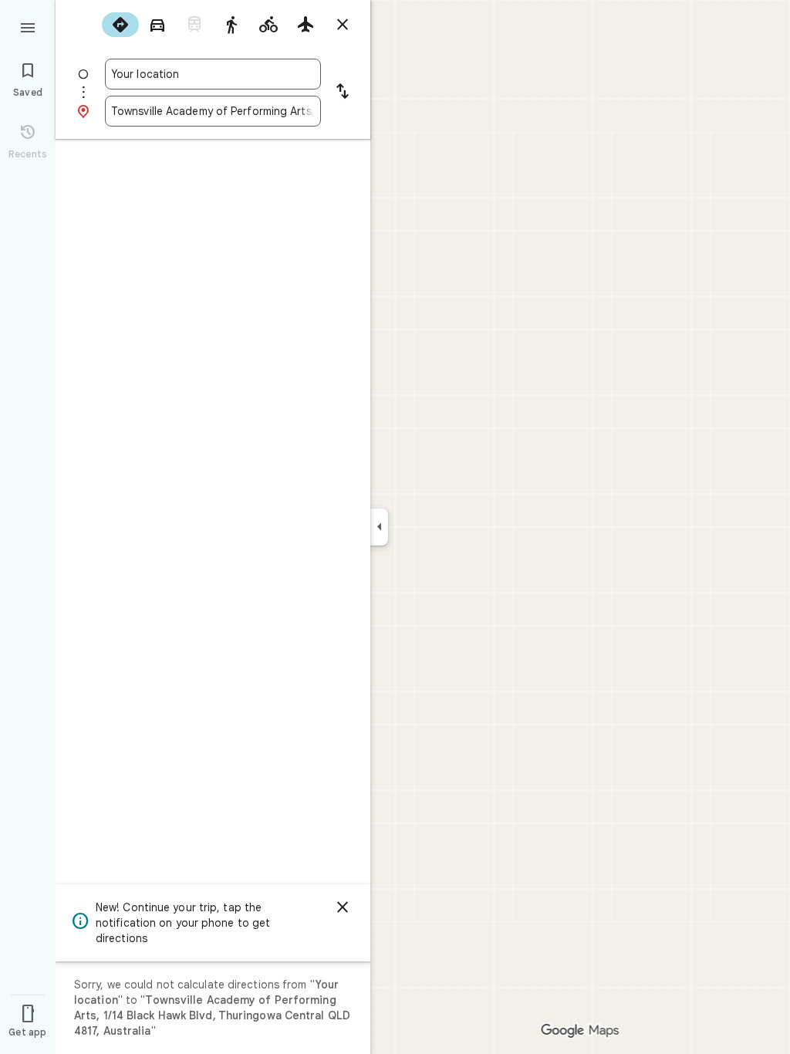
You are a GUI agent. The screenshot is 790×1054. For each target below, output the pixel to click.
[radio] (120, 24)
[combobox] (213, 74)
